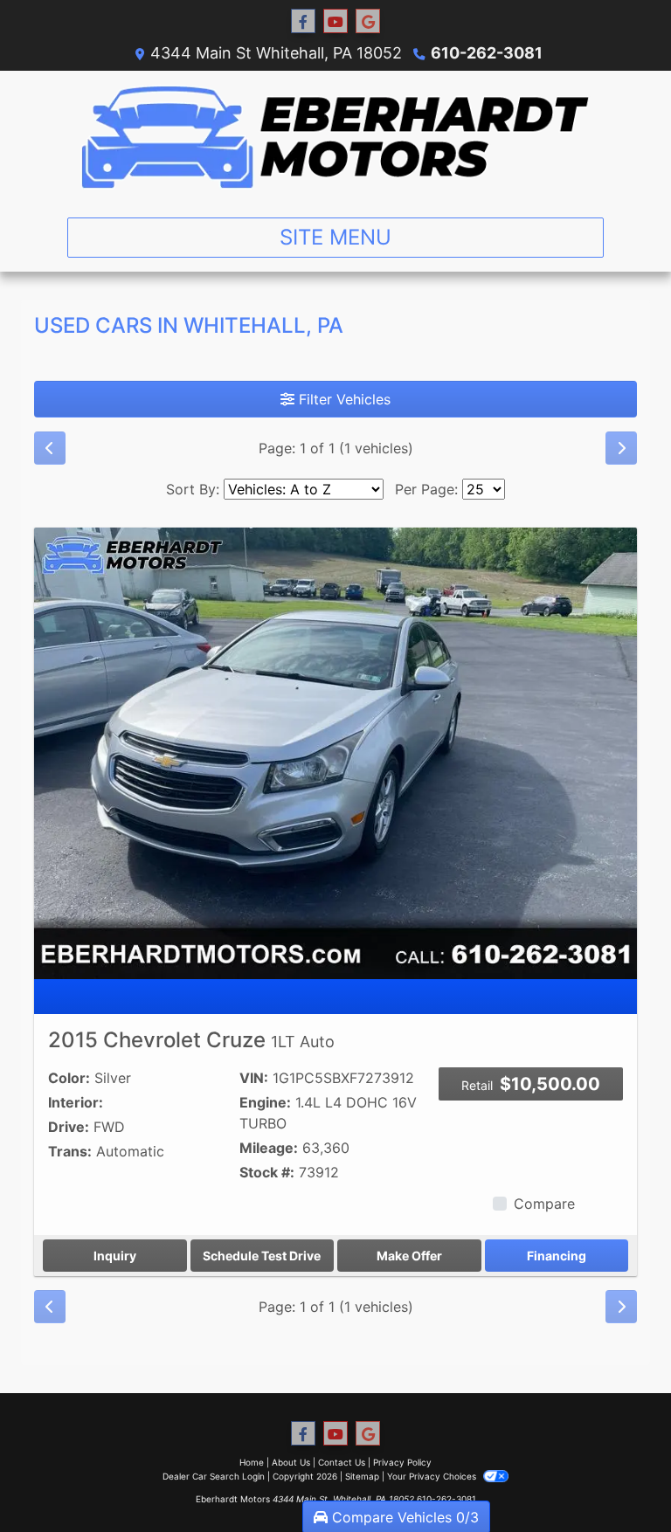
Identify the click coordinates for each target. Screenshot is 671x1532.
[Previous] (50, 448)
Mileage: (268, 1147)
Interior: (75, 1102)
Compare (544, 1203)
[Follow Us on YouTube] (335, 21)
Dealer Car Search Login (214, 1476)
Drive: (68, 1126)
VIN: (253, 1078)
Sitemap (362, 1476)
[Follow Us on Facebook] (303, 21)
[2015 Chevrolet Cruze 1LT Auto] (335, 752)
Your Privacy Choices (433, 1476)
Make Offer (409, 1255)
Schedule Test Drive (262, 1255)
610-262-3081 (487, 53)
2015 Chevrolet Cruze (191, 1039)
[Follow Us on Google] (368, 21)
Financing (556, 1255)
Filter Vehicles (342, 399)
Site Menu (335, 237)
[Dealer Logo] (335, 137)
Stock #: (266, 1172)
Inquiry (114, 1255)
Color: (69, 1078)
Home (251, 1462)
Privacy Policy (402, 1462)
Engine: (265, 1102)
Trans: (70, 1151)
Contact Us (341, 1462)
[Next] (621, 448)
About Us (291, 1462)
